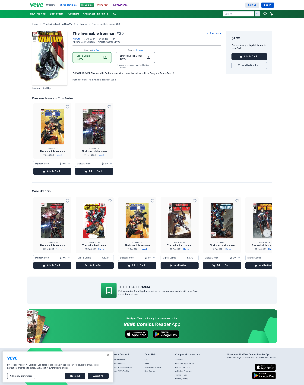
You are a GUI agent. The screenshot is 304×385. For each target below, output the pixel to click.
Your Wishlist (119, 363)
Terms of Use (181, 375)
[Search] (257, 13)
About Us (179, 360)
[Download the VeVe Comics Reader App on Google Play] (166, 334)
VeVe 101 (148, 363)
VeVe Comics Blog (153, 367)
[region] (58, 366)
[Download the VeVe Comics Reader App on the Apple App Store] (136, 334)
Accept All (98, 376)
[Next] (267, 233)
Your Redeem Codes (123, 367)
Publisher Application (184, 363)
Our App (95, 50)
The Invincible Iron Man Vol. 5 (101, 79)
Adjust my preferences (21, 376)
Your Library (119, 360)
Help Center (150, 371)
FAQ (146, 360)
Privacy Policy (181, 379)
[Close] (108, 354)
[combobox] (52, 164)
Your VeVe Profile (121, 371)
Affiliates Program (183, 371)
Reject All (75, 376)
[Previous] (90, 290)
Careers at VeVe (182, 367)
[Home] (36, 5)
